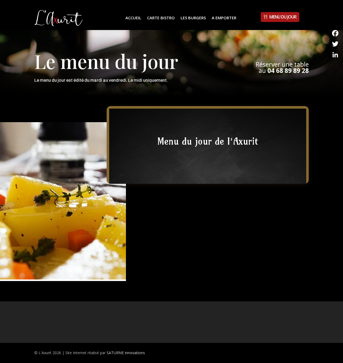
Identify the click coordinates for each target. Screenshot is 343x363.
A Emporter (224, 17)
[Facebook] (335, 33)
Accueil (133, 17)
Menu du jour (282, 17)
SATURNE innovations (126, 352)
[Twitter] (335, 44)
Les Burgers (193, 17)
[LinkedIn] (335, 54)
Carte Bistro (161, 17)
